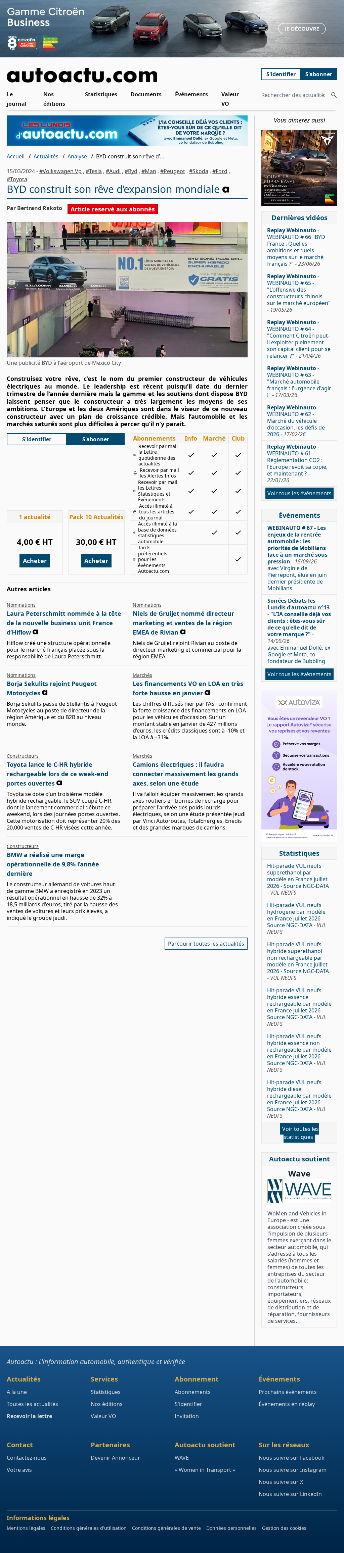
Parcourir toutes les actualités (206, 943)
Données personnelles (231, 1528)
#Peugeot (172, 171)
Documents (146, 94)
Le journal (17, 99)
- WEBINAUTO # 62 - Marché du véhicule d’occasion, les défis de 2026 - (296, 421)
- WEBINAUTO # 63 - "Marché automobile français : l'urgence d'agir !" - (299, 381)
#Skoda (198, 171)
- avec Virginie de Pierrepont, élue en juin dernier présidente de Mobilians (297, 558)
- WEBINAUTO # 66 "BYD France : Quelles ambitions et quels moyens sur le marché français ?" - (296, 247)
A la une (17, 1392)
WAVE (182, 1457)
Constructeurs (23, 756)
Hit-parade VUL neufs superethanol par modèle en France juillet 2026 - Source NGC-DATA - (298, 879)
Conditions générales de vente (166, 1528)
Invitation (187, 1416)
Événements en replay (287, 1404)
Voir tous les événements (299, 493)
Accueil (16, 156)
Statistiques (101, 94)
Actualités (46, 156)
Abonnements (193, 1392)
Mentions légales (26, 1528)
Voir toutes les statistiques (300, 1133)
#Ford (219, 171)
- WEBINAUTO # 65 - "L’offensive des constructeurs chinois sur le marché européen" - (299, 292)
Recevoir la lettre (29, 1416)
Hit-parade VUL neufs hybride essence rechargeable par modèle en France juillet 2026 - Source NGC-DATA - (299, 1007)
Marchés (142, 675)
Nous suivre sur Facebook (292, 1457)
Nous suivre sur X (281, 1482)
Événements (191, 94)
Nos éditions (54, 99)
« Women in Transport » (205, 1469)
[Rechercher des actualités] (334, 95)
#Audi (113, 171)
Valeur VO (230, 99)
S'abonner (318, 74)
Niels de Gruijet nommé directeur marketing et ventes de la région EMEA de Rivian (183, 622)
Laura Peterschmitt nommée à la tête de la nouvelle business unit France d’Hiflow (64, 622)
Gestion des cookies (284, 1528)
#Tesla (94, 171)
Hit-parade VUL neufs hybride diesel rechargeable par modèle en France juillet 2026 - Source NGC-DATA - (299, 1099)
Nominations (21, 605)
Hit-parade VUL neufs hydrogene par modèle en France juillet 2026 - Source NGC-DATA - (296, 918)
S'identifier (281, 74)
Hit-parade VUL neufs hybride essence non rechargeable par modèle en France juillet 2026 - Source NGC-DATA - (299, 1053)
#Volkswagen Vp (60, 171)
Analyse (77, 156)
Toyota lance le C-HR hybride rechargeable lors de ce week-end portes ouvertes (57, 773)
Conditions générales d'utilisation (89, 1528)
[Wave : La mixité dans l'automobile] (299, 1191)
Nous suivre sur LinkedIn (290, 1494)
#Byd (131, 171)
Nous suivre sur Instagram (293, 1469)
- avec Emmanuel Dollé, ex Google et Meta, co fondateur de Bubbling (299, 631)
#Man (148, 171)
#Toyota (17, 179)
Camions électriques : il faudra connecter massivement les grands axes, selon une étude (186, 773)
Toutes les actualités (32, 1404)
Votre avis (19, 1469)
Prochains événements (288, 1392)
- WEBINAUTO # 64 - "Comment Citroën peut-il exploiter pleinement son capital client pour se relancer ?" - (299, 338)
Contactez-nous (27, 1457)
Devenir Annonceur (115, 1457)
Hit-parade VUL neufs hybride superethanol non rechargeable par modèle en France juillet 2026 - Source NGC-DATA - (298, 961)
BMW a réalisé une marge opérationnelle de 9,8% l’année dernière (53, 864)
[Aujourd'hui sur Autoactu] (127, 75)
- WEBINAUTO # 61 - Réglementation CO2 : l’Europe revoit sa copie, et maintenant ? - (297, 463)
